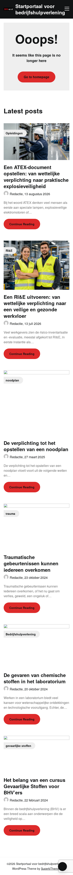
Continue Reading (21, 224)
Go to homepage (36, 77)
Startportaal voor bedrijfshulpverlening (40, 9)
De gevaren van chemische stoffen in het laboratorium (35, 678)
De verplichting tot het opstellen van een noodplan (36, 446)
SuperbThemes (51, 869)
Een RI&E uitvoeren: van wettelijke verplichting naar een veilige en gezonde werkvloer (35, 306)
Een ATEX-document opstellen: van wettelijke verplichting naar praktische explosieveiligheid (36, 177)
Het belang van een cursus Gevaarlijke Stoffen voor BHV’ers (34, 786)
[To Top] (62, 866)
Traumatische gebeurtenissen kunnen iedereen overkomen (31, 563)
